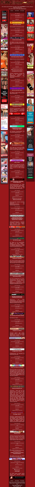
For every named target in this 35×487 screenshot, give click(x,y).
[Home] (12, 10)
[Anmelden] (17, 10)
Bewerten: (17, 19)
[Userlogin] (22, 10)
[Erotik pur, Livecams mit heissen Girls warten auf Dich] (30, 56)
